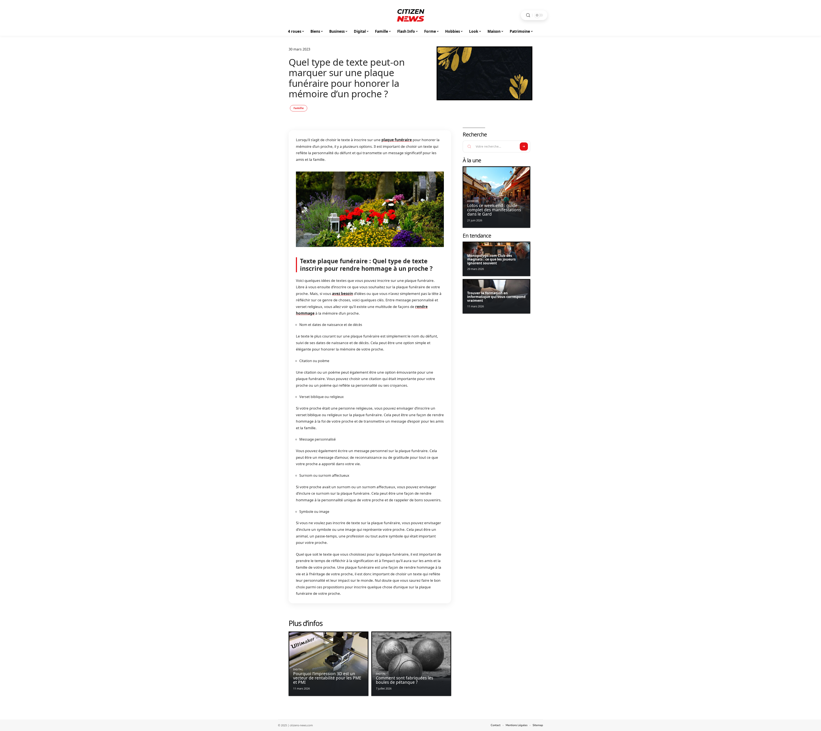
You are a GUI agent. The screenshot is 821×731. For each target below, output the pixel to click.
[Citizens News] (410, 15)
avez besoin (342, 293)
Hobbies (473, 201)
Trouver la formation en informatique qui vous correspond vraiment (496, 297)
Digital (298, 669)
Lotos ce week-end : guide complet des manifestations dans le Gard (494, 210)
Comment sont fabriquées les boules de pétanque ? (404, 680)
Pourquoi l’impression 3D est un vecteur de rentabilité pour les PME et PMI (327, 678)
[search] (528, 15)
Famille (299, 108)
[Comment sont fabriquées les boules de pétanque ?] (411, 663)
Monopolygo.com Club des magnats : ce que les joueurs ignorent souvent (491, 259)
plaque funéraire (396, 139)
